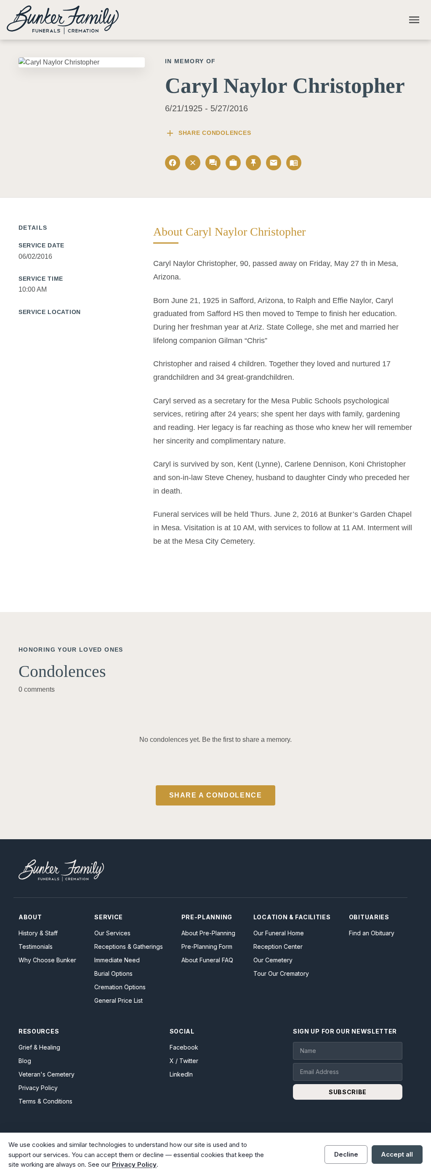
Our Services (112, 933)
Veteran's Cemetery (46, 1074)
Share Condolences (208, 133)
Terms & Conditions (45, 1101)
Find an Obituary (371, 933)
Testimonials (36, 946)
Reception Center (278, 946)
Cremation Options (120, 987)
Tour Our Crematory (281, 973)
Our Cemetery (273, 960)
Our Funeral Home (278, 933)
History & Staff (38, 933)
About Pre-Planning (208, 933)
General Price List (118, 1000)
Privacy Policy (38, 1087)
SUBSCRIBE (348, 1091)
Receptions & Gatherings (128, 946)
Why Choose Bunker (47, 960)
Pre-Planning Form (206, 946)
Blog (25, 1060)
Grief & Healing (39, 1047)
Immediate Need (117, 960)
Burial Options (113, 973)
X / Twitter (184, 1060)
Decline (346, 1154)
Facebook (184, 1047)
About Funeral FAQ (207, 960)
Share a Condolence (215, 795)
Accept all (397, 1154)
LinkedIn (181, 1074)
